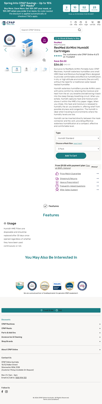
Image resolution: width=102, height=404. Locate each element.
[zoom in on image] (44, 60)
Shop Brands (7, 341)
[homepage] (8, 23)
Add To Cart (71, 156)
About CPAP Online (9, 350)
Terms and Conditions (51, 399)
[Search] (79, 30)
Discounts (5, 320)
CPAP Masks (6, 328)
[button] (5, 49)
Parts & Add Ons (8, 333)
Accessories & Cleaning (11, 337)
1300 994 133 (20, 378)
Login (86, 24)
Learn (81, 24)
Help (75, 24)
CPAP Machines (8, 324)
